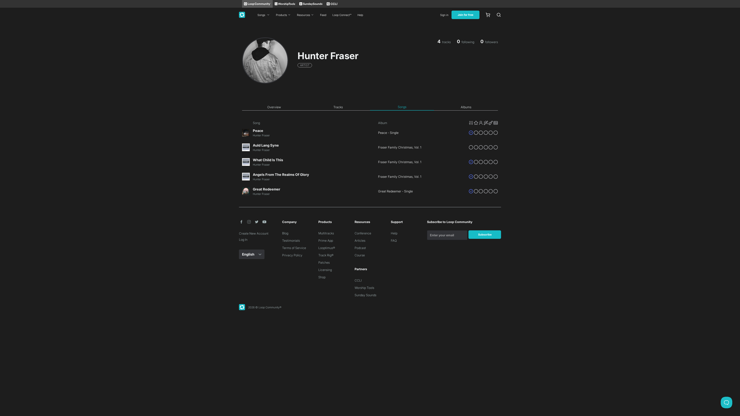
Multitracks (326, 233)
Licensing (325, 270)
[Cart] (488, 15)
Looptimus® (326, 248)
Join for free (465, 14)
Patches (324, 262)
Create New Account (253, 233)
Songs (261, 15)
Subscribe (485, 234)
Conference (363, 233)
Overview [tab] (274, 107)
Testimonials (291, 240)
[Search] (498, 15)
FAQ (394, 240)
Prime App (325, 240)
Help (360, 15)
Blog (285, 233)
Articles (360, 240)
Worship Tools (364, 288)
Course (360, 255)
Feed (323, 15)
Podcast (360, 248)
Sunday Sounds (365, 295)
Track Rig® (326, 255)
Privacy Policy (292, 255)
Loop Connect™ (341, 15)
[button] (483, 123)
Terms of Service (294, 248)
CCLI (358, 280)
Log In (243, 240)
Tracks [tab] (338, 107)
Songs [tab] (402, 107)
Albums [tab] (466, 107)
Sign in (444, 15)
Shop (321, 277)
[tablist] (370, 107)
